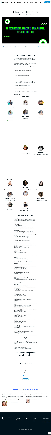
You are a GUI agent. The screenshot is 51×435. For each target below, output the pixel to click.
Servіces (13, 2)
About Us (35, 418)
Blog (36, 2)
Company (26, 2)
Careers (31, 2)
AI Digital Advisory (18, 419)
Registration (25, 379)
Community (35, 420)
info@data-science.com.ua (46, 418)
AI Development (18, 418)
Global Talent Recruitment (19, 420)
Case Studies (19, 2)
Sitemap (31, 429)
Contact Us (47, 2)
